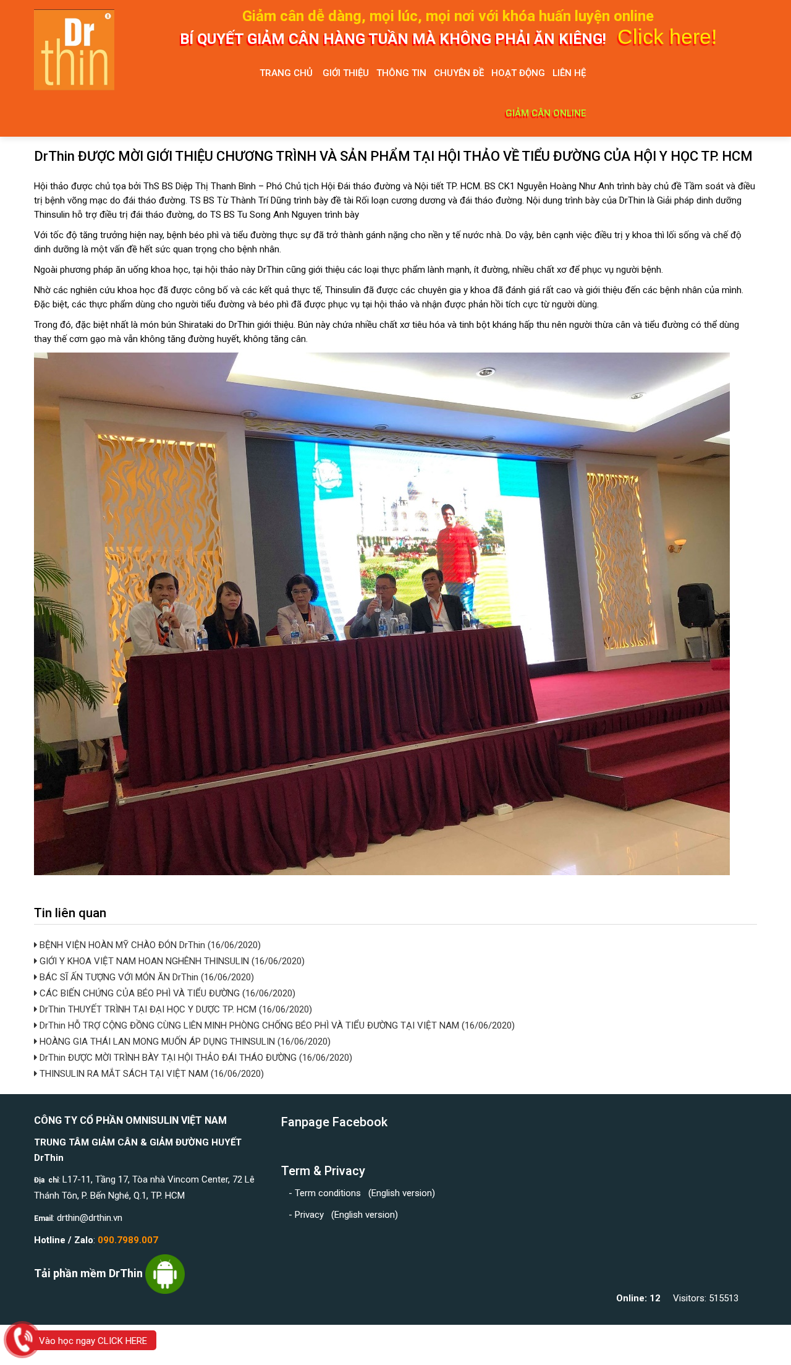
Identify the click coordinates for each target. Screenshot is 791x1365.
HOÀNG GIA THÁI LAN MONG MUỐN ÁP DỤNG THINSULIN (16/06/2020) (184, 1041)
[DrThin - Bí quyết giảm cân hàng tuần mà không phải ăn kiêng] (86, 49)
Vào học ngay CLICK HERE (93, 1340)
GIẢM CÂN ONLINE (545, 113)
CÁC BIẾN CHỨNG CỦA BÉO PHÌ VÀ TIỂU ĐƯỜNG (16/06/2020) (166, 993)
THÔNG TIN (401, 73)
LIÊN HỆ (569, 73)
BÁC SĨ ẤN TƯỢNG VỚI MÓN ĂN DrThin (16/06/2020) (145, 977)
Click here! (667, 36)
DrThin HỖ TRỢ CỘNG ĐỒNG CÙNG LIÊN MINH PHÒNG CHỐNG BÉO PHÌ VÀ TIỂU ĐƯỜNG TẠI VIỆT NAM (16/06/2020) (276, 1025)
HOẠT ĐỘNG (518, 73)
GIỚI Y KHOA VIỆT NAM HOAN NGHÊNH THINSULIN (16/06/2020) (171, 961)
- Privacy (309, 1214)
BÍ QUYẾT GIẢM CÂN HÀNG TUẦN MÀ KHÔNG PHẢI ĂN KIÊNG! (395, 39)
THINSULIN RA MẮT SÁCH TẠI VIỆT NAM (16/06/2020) (150, 1073)
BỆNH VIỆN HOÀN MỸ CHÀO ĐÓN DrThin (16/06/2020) (149, 945)
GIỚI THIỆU (346, 73)
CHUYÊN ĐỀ (459, 73)
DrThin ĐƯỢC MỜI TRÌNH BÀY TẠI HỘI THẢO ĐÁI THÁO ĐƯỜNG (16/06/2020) (194, 1057)
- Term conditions (326, 1193)
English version (401, 1193)
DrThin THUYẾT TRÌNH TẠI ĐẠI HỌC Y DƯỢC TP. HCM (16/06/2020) (174, 1009)
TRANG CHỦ (286, 73)
